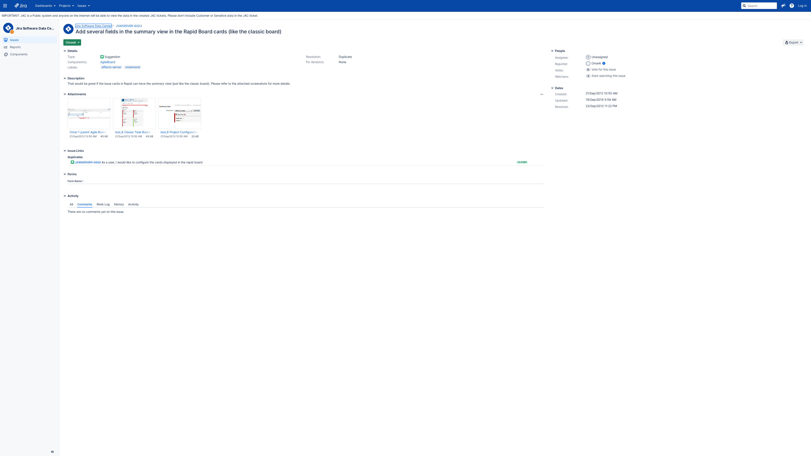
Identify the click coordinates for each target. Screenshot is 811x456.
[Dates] (552, 88)
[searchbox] (759, 5)
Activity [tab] (133, 204)
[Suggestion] (102, 56)
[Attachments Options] (541, 94)
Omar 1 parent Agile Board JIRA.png (89, 132)
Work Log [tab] (103, 204)
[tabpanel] (306, 211)
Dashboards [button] (43, 5)
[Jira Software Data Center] (8, 28)
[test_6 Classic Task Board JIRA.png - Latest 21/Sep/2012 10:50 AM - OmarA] (134, 113)
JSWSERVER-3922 (88, 162)
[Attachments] (64, 94)
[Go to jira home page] (20, 5)
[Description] (64, 78)
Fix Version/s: (315, 62)
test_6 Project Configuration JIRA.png (180, 132)
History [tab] (119, 204)
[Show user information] (604, 63)
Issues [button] (82, 5)
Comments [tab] (84, 204)
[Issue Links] (64, 150)
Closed (522, 162)
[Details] (64, 50)
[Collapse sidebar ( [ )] (52, 452)
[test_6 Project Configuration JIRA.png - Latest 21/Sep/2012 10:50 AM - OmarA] (180, 113)
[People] (552, 50)
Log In (802, 5)
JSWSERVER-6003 (129, 26)
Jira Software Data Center (35, 28)
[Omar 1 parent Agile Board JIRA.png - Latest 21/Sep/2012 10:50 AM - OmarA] (89, 114)
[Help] (791, 5)
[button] (5, 5)
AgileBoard (107, 62)
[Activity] (64, 195)
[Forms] (64, 174)
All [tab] (71, 204)
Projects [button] (64, 5)
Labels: (73, 67)
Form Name (75, 181)
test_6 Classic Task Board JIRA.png (134, 132)
